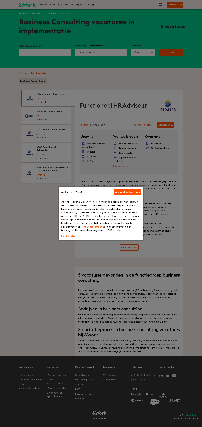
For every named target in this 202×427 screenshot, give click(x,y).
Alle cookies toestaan (127, 192)
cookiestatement (92, 227)
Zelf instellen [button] (68, 236)
